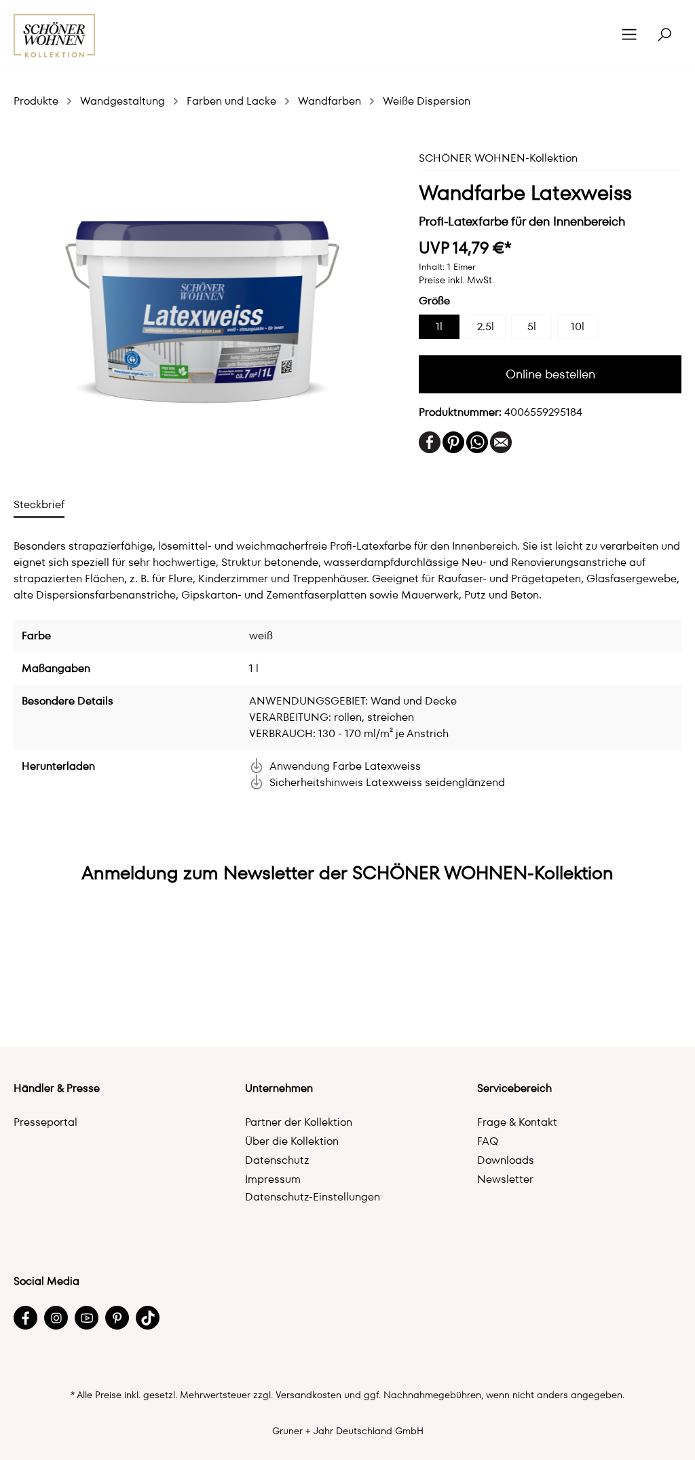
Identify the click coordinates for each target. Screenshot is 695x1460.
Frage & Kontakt (517, 1122)
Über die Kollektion (292, 1141)
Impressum (273, 1179)
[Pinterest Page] (117, 1318)
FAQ (487, 1141)
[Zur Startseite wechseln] (55, 36)
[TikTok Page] (147, 1318)
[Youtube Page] (86, 1318)
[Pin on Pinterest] (453, 441)
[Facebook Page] (25, 1318)
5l (531, 326)
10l (577, 326)
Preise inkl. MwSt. (456, 280)
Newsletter (505, 1179)
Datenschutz (277, 1160)
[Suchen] (664, 35)
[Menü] (629, 35)
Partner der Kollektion (298, 1122)
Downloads (505, 1160)
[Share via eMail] (501, 441)
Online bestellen (550, 374)
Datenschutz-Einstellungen (312, 1197)
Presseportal (45, 1122)
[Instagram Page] (56, 1318)
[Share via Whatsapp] (477, 441)
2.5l (485, 326)
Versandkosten (308, 1395)
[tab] (39, 504)
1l (439, 326)
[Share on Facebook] (429, 441)
